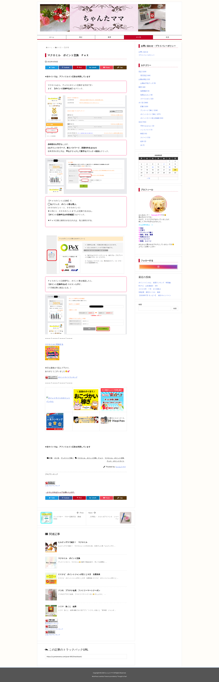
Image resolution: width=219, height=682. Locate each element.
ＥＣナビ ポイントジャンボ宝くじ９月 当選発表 (79, 574)
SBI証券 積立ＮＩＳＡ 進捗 (149, 292)
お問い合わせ (143, 52)
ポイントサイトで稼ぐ (150, 114)
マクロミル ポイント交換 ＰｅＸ (90, 458)
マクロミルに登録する (54, 344)
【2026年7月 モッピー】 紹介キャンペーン (155, 295)
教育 (142, 87)
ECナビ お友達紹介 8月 (148, 286)
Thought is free (121, 676)
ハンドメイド (146, 130)
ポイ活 (59, 47)
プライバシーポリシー (147, 55)
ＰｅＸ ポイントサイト (115, 461)
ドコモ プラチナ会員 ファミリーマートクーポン (79, 590)
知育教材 (144, 91)
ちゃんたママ (120, 467)
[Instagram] (158, 267)
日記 (142, 71)
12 (152, 167)
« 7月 (148, 178)
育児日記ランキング (52, 623)
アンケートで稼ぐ (67, 458)
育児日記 (145, 75)
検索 (140, 304)
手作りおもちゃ (147, 126)
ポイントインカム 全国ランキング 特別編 (155, 282)
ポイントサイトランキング (67, 377)
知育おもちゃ (146, 95)
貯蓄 (67, 47)
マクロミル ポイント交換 (114, 458)
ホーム (50, 47)
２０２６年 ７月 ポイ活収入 (150, 289)
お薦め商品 (144, 79)
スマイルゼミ (146, 99)
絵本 (143, 141)
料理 (143, 134)
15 (169, 167)
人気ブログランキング (52, 486)
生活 (142, 122)
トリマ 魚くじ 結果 (67, 606)
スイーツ (145, 137)
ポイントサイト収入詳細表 (151, 118)
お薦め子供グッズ (148, 83)
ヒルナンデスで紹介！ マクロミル (72, 542)
